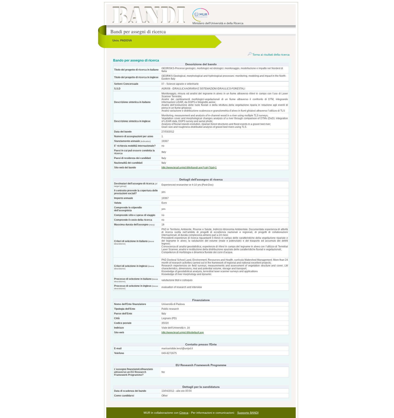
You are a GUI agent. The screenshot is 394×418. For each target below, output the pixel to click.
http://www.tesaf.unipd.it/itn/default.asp (182, 332)
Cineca (183, 412)
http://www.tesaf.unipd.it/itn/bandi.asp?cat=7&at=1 (189, 167)
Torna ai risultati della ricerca (271, 54)
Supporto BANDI (248, 412)
